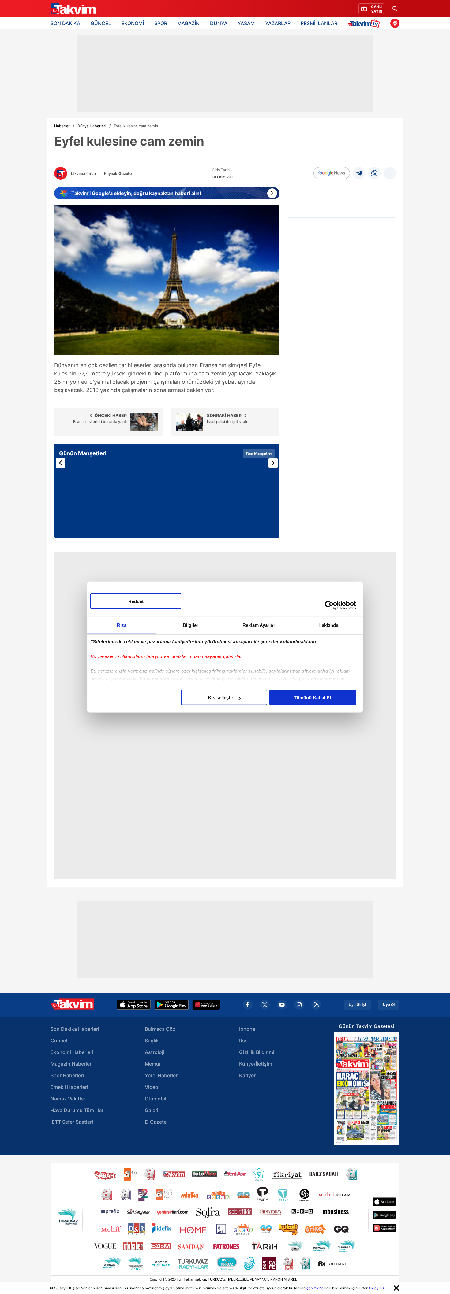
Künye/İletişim (255, 1064)
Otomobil (155, 1099)
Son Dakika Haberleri (75, 1029)
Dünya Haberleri (91, 126)
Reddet (136, 601)
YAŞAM (246, 23)
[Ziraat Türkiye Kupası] (394, 23)
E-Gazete (156, 1122)
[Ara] (394, 8)
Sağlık (152, 1040)
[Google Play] (172, 1005)
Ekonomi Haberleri (72, 1052)
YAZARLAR (278, 23)
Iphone (247, 1029)
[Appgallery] (206, 1005)
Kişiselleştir (220, 697)
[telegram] (359, 173)
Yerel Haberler (161, 1075)
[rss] (316, 1005)
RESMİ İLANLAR (319, 23)
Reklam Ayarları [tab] (259, 625)
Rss (243, 1040)
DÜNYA (218, 23)
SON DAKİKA (65, 23)
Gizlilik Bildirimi (256, 1052)
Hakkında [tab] (328, 625)
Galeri (151, 1110)
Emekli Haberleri (69, 1087)
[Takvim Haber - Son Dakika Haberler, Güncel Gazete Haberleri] (73, 8)
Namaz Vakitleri (69, 1099)
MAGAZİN (188, 23)
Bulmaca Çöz (160, 1029)
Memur (153, 1064)
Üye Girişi (357, 1005)
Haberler (62, 126)
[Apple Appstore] (134, 1005)
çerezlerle (315, 1288)
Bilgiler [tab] (190, 625)
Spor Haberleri (67, 1075)
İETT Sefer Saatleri (72, 1122)
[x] (265, 1005)
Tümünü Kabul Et (312, 697)
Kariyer (247, 1075)
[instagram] (299, 1005)
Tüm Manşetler (259, 453)
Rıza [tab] (121, 625)
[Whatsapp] (374, 173)
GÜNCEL (101, 23)
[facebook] (248, 1005)
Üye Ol (389, 1005)
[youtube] (282, 1005)
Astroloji (154, 1052)
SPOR (160, 23)
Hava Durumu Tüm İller (77, 1110)
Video (151, 1087)
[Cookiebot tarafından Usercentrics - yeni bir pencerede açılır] (329, 605)
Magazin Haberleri (72, 1064)
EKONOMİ (132, 23)
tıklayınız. (377, 1288)
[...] (390, 173)
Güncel (59, 1040)
